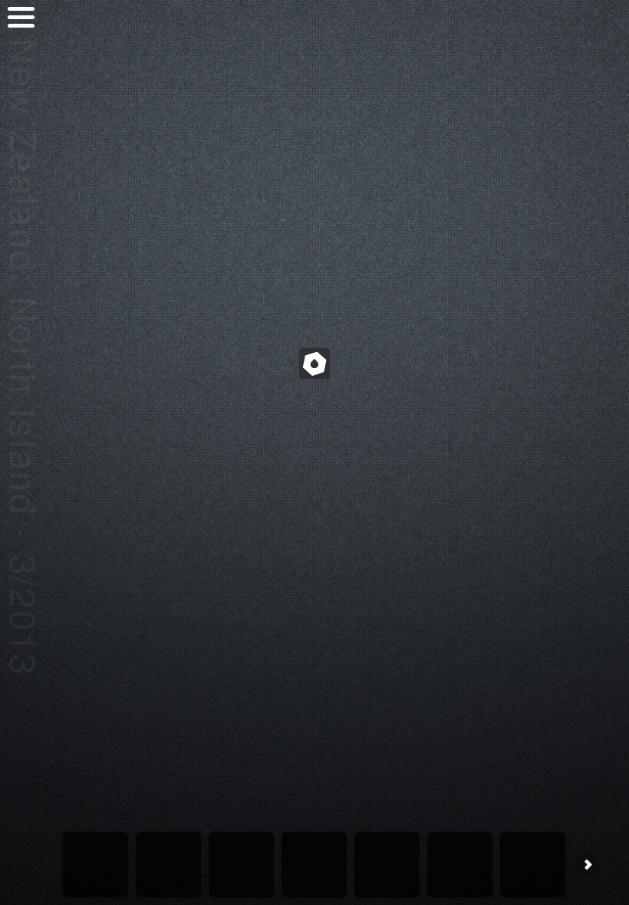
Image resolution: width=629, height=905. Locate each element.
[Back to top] (20, 78)
